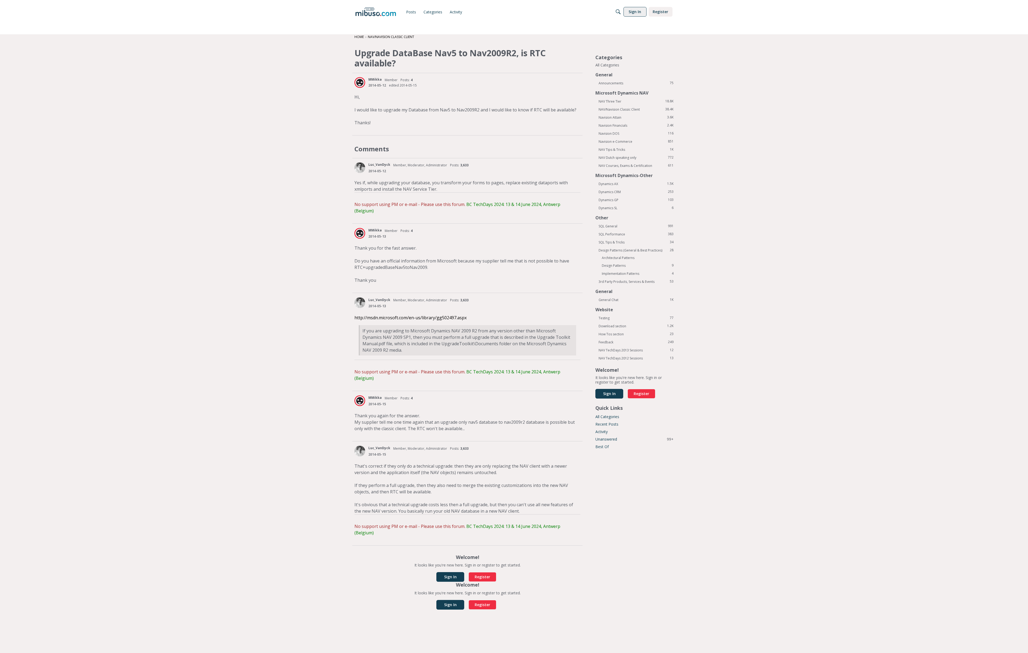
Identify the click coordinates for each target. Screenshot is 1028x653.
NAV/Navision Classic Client (636, 109)
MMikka (375, 79)
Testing (636, 318)
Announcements (636, 83)
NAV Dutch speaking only (636, 157)
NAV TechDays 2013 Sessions (636, 350)
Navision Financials (636, 125)
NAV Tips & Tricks (636, 149)
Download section (636, 326)
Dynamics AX (636, 183)
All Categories (607, 65)
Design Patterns (638, 265)
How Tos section (636, 334)
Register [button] (482, 576)
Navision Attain (636, 117)
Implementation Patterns (638, 273)
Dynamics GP (636, 199)
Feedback (636, 342)
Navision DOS (636, 133)
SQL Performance (636, 234)
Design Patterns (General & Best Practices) (636, 250)
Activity (601, 431)
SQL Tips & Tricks (636, 242)
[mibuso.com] (376, 11)
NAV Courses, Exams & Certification (636, 165)
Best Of (602, 446)
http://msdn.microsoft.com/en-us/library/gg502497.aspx (410, 318)
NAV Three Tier (636, 101)
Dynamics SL (636, 207)
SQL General (636, 226)
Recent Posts (606, 424)
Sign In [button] (450, 576)
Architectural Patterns (618, 258)
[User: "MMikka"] (359, 82)
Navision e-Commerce (636, 141)
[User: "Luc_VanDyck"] (359, 167)
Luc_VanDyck (379, 164)
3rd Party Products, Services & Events (636, 281)
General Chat (636, 299)
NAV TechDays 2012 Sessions (636, 358)
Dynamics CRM (636, 191)
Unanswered (634, 439)
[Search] (618, 12)
